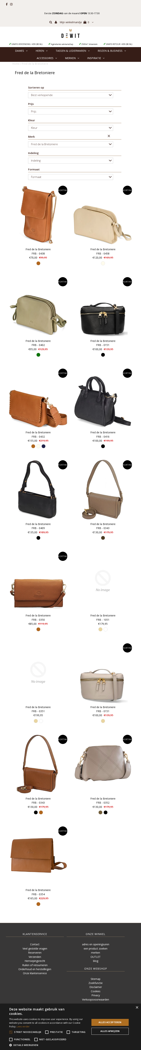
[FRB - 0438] (38, 215)
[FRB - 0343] (103, 489)
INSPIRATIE (94, 58)
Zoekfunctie (95, 983)
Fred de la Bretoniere (44, 144)
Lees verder (23, 1026)
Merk (31, 136)
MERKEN (70, 58)
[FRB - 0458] (103, 215)
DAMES (19, 50)
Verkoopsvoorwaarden (95, 999)
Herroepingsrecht (35, 961)
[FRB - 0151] (103, 306)
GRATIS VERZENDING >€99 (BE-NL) (26, 44)
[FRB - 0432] (38, 398)
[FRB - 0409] (38, 489)
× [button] (136, 1007)
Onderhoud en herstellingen (34, 969)
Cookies (95, 991)
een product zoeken (95, 948)
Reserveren (34, 952)
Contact (34, 944)
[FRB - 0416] (103, 398)
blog (95, 961)
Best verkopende (42, 95)
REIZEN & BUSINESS (110, 50)
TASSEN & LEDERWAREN (71, 50)
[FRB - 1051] (103, 581)
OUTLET (96, 957)
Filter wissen (109, 136)
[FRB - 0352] (103, 764)
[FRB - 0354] (38, 856)
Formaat (34, 169)
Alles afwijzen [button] (110, 1031)
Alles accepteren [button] (110, 1022)
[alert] (70, 1027)
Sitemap (95, 979)
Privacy (95, 995)
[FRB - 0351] (38, 672)
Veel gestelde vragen (35, 948)
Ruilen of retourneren (35, 965)
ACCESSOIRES (45, 58)
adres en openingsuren (95, 944)
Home (16, 63)
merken (95, 952)
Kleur (31, 120)
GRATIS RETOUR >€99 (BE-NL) (119, 44)
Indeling (33, 153)
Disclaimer (95, 987)
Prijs (31, 104)
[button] (48, 1045)
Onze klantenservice (35, 973)
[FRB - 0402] (38, 306)
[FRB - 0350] (38, 581)
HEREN (40, 50)
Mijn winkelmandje (74, 22)
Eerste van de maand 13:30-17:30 (72, 13)
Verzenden (35, 957)
